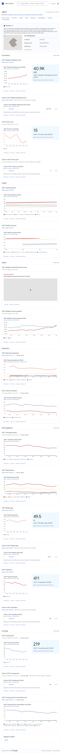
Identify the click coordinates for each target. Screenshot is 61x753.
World (41, 14)
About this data (15, 68)
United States (27, 14)
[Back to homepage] (3, 4)
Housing (50, 17)
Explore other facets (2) (8, 62)
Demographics (41, 17)
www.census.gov (27, 49)
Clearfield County (12, 14)
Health (21, 17)
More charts (56, 55)
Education (33, 17)
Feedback (53, 3)
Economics (14, 17)
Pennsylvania (20, 14)
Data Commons (9, 3)
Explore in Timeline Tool (21, 91)
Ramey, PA (11, 109)
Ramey (6, 740)
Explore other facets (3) (8, 472)
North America (35, 14)
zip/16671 (57, 12)
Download (7, 91)
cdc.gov (8, 196)
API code (12, 91)
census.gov (9, 68)
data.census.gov (15, 361)
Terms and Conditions (47, 750)
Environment (6, 19)
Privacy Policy (56, 750)
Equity (26, 17)
